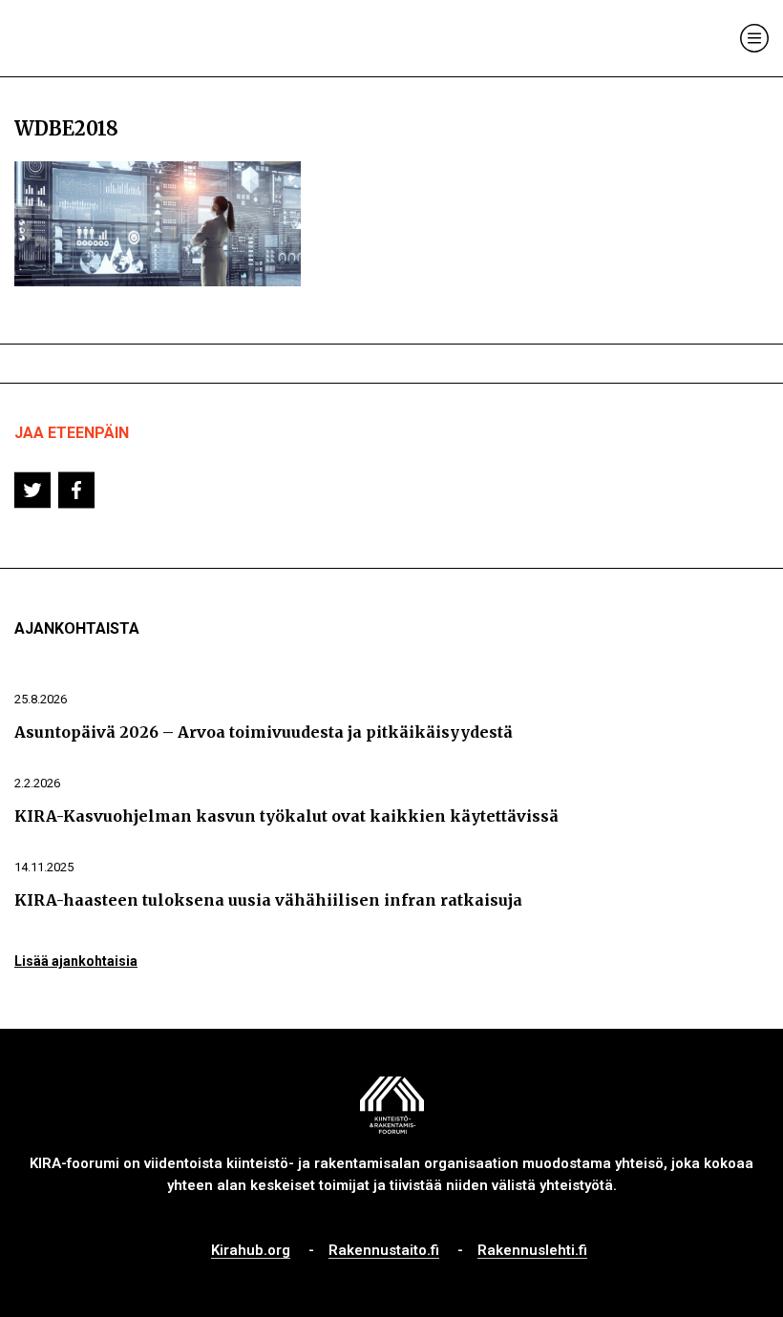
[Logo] (93, 38)
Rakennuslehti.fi (532, 1251)
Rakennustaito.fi (383, 1251)
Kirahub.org (250, 1251)
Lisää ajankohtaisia (76, 961)
